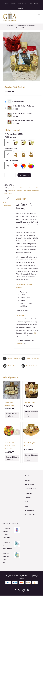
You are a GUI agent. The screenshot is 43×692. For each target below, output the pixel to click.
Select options (9, 414)
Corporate (11, 191)
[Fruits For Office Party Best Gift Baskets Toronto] (11, 430)
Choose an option (18, 101)
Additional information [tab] (7, 204)
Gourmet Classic (30, 402)
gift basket (30, 191)
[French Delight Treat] (31, 430)
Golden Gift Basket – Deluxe (22, 113)
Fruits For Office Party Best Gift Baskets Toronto (10, 446)
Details (16, 413)
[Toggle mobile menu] (39, 14)
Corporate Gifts (33, 188)
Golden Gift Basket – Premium (22, 120)
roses (34, 260)
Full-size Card (15, 134)
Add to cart (24, 175)
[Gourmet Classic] (31, 390)
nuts (10, 193)
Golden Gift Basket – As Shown (23, 106)
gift (34, 333)
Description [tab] (7, 198)
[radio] (8, 142)
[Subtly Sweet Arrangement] (11, 390)
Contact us (19, 343)
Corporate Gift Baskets (20, 188)
